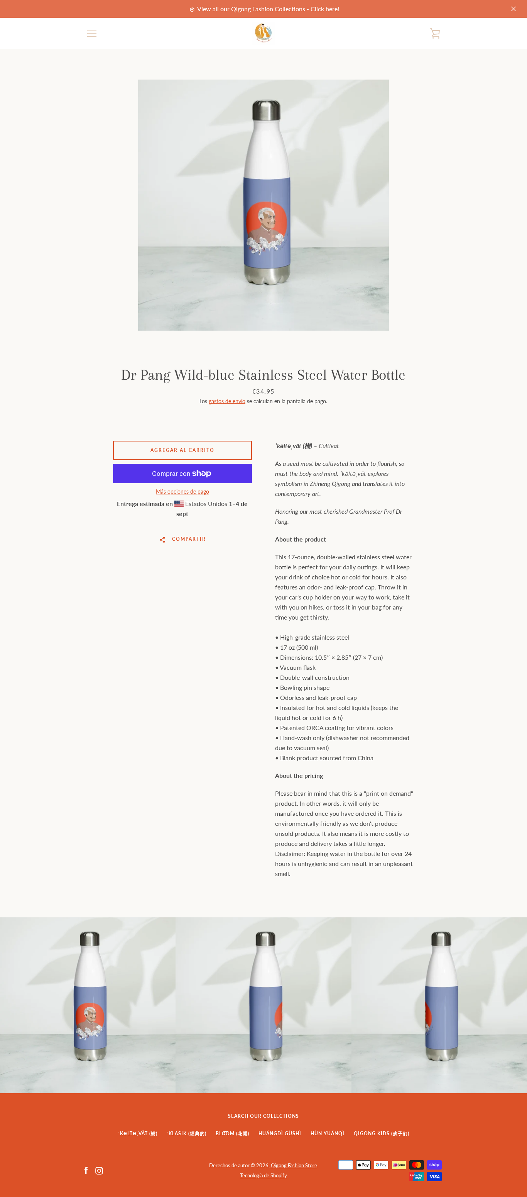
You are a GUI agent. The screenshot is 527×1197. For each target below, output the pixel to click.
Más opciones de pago (182, 491)
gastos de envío (227, 401)
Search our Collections (263, 1116)
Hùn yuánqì (328, 1133)
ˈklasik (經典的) (186, 1133)
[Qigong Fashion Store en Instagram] (99, 1169)
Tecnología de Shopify (263, 1175)
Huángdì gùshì (279, 1133)
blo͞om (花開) (232, 1133)
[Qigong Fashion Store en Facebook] (86, 1169)
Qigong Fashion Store (294, 1165)
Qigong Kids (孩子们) (381, 1133)
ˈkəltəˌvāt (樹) (137, 1133)
